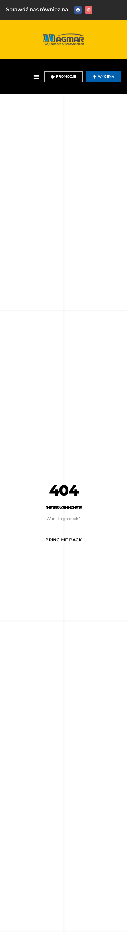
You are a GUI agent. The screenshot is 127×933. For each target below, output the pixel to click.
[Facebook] (78, 10)
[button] (36, 76)
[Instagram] (88, 10)
